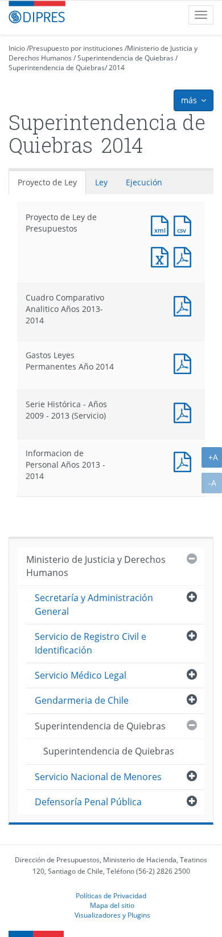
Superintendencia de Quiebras (125, 58)
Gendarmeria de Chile (82, 700)
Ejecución (144, 182)
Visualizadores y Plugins (112, 914)
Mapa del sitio (112, 905)
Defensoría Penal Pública (88, 802)
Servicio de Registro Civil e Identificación (90, 643)
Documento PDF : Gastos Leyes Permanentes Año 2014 (185, 362)
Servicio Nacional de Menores (98, 776)
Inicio (17, 48)
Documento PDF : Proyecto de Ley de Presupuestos (185, 256)
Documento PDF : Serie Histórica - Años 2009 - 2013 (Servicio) (185, 411)
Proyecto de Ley (47, 182)
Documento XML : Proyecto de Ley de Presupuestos (162, 224)
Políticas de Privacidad (111, 895)
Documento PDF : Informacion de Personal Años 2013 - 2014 (185, 460)
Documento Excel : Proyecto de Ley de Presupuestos (162, 256)
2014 (117, 67)
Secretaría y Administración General (94, 604)
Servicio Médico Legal (80, 675)
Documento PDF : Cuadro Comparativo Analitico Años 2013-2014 (185, 305)
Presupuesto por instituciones (76, 48)
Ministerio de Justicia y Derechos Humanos (96, 566)
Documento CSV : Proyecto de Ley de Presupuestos (185, 224)
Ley (101, 182)
